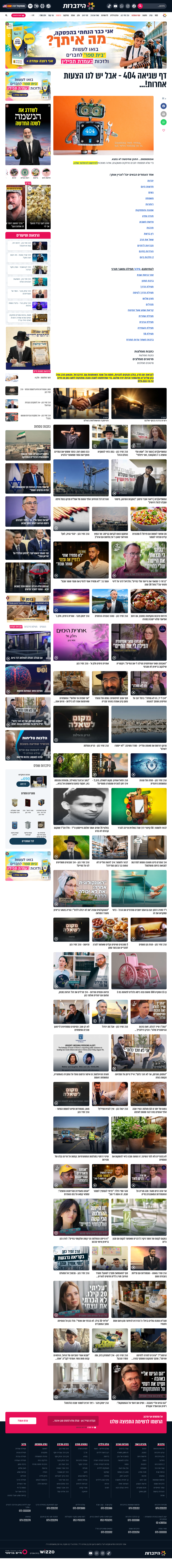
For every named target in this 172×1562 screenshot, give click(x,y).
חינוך (85, 1472)
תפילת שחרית (146, 316)
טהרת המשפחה (41, 1456)
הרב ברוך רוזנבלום (62, 1476)
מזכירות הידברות (161, 1504)
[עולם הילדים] (48, 6)
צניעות (44, 1468)
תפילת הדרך (21, 1479)
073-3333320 (25, 1511)
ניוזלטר (161, 1460)
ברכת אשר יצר (20, 1491)
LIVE (33, 15)
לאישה (44, 1448)
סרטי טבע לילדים (102, 1479)
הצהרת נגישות (158, 1491)
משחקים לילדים (103, 1468)
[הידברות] (79, 6)
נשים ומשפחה (41, 1444)
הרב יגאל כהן (64, 1464)
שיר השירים (21, 1483)
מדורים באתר (140, 1444)
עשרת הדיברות (81, 1460)
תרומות (58, 15)
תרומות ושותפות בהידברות (129, 1504)
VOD (156, 15)
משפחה (143, 1468)
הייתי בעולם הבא (122, 1487)
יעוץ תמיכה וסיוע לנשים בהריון (101, 1516)
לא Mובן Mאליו (122, 1452)
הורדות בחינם (146, 251)
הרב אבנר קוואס (63, 1487)
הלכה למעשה (123, 1460)
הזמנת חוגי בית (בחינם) (49, 1516)
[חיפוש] (140, 6)
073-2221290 (52, 1520)
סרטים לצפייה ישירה (101, 1460)
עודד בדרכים (123, 1448)
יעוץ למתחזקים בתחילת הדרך (47, 1504)
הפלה (45, 1472)
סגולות (85, 1468)
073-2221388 (106, 1508)
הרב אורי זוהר (64, 1479)
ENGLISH (43, 15)
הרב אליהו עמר (63, 1491)
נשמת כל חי (21, 1487)
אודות (162, 1495)
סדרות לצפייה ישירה (101, 1464)
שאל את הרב (94, 15)
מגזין (151, 15)
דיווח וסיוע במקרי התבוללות (75, 1516)
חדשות (144, 15)
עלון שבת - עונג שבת (104, 1504)
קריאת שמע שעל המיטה (141, 310)
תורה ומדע (148, 216)
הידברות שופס (159, 1483)
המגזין (144, 1452)
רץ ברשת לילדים (103, 1452)
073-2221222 (161, 1508)
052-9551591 (106, 1520)
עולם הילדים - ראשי (101, 1448)
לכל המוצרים (28, 841)
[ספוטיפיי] (30, 6)
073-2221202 (106, 1532)
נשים (151, 192)
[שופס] (42, 6)
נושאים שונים (81, 1444)
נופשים (161, 1476)
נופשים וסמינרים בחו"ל (103, 1528)
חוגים (107, 1487)
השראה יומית (123, 1483)
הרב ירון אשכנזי (63, 1472)
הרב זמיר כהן (125, 15)
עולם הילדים (114, 15)
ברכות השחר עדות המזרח (140, 339)
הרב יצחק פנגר (63, 1460)
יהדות (150, 180)
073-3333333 (161, 1532)
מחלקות (66, 15)
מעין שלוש (148, 298)
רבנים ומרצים (63, 1444)
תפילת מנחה (21, 1452)
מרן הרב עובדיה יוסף (61, 1452)
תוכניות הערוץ (122, 1444)
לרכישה (23, 784)
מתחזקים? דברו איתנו (16, 6)
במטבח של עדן (122, 1456)
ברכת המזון (22, 1464)
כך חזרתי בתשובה (121, 1479)
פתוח (126, 1464)
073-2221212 (134, 1508)
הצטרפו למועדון (17, 15)
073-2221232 (52, 1508)
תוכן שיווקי (142, 1491)
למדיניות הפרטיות (81, 1427)
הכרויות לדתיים (145, 245)
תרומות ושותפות (158, 1479)
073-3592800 (79, 1508)
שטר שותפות (136, 15)
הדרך (143, 286)
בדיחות (106, 1456)
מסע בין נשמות (122, 1472)
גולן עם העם (123, 1468)
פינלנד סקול (82, 1464)
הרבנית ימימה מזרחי (39, 1464)
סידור (137, 269)
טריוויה (106, 1476)
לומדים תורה (82, 1448)
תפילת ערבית (146, 322)
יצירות (107, 1483)
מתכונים (44, 1452)
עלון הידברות (159, 1456)
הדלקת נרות (42, 1460)
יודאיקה (84, 1491)
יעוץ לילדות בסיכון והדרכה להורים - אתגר (18, 1505)
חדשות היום (141, 1456)
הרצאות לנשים (41, 1479)
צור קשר (51, 15)
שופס (73, 15)
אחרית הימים (82, 1479)
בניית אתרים (34, 1553)
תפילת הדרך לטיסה (143, 292)
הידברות (161, 1444)
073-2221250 (133, 1532)
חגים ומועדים (141, 1487)
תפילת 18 (148, 333)
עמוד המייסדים (159, 1487)
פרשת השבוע (146, 221)
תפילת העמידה (146, 327)
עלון (78, 15)
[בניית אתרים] (47, 1553)
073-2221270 (25, 1520)
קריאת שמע (21, 1472)
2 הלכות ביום (159, 1464)
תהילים (23, 1476)
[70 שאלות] (36, 6)
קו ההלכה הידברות (132, 1516)
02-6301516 (161, 1523)
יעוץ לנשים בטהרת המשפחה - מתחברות (155, 1517)
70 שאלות (104, 15)
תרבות (150, 227)
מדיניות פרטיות (158, 1448)
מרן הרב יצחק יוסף (62, 1456)
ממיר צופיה (162, 1528)
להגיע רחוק (124, 1476)
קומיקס (106, 1472)
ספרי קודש (83, 1487)
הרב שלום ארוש (63, 1483)
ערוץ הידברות (159, 1452)
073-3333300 (133, 1520)
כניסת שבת (143, 274)
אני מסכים (85, 1427)
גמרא (85, 1456)
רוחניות (150, 204)
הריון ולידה (43, 1476)
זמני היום (85, 15)
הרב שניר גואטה (62, 1468)
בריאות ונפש (82, 1476)
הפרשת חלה (42, 1483)
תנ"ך (85, 1452)
